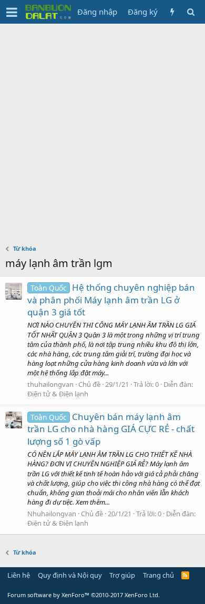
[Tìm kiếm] (190, 12)
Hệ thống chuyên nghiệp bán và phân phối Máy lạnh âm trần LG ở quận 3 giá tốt (111, 300)
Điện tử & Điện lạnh (57, 393)
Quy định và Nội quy (70, 575)
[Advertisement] (102, 131)
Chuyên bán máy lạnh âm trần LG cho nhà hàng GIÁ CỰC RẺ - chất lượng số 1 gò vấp (110, 429)
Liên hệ (18, 575)
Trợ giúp (122, 575)
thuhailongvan (50, 384)
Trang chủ (158, 575)
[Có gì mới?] (172, 12)
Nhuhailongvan (51, 513)
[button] (12, 12)
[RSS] (185, 575)
